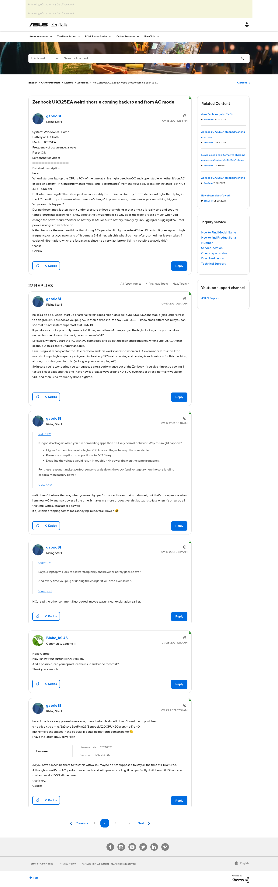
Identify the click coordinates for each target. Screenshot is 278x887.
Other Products (50, 82)
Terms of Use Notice (41, 863)
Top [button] (35, 878)
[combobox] (155, 58)
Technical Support (213, 264)
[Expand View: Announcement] (51, 36)
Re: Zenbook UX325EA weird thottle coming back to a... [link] (125, 82)
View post (45, 485)
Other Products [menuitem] (125, 36)
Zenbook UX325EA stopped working (223, 178)
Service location (212, 248)
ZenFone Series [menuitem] (66, 36)
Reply (179, 266)
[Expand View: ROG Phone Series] (110, 36)
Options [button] (242, 82)
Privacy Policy (68, 863)
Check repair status (214, 253)
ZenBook (83, 82)
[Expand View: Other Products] (138, 36)
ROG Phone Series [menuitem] (96, 36)
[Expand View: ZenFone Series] (79, 36)
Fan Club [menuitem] (149, 36)
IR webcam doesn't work (215, 195)
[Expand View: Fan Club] (158, 36)
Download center (212, 258)
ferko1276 (44, 434)
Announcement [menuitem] (38, 36)
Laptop (68, 82)
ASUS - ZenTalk (48, 24)
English (32, 82)
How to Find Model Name (218, 232)
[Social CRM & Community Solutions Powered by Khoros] (240, 879)
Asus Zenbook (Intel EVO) (217, 114)
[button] (37, 266)
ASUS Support (211, 298)
